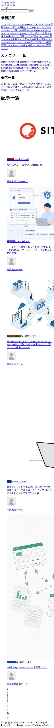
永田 (3, 84)
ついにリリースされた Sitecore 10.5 (19, 24)
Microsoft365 (7, 71)
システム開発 (45, 65)
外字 (24, 71)
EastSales (37, 87)
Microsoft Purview (9, 62)
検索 (31, 11)
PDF (38, 68)
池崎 (26, 87)
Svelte (47, 725)
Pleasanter (22, 62)
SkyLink (5, 68)
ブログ (4, 7)
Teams (35, 65)
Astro (40, 725)
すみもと (24, 84)
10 (8, 712)
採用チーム (41, 84)
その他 (44, 68)
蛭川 (31, 87)
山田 (8, 84)
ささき (32, 84)
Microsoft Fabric (24, 65)
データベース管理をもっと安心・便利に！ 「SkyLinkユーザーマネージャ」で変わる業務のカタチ (27, 27)
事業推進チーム (16, 87)
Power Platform (29, 68)
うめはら (15, 84)
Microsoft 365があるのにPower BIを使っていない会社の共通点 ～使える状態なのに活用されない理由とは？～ (26, 33)
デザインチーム (21, 90)
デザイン (31, 71)
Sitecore (12, 68)
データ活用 (33, 62)
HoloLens (17, 71)
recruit (19, 68)
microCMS (12, 65)
